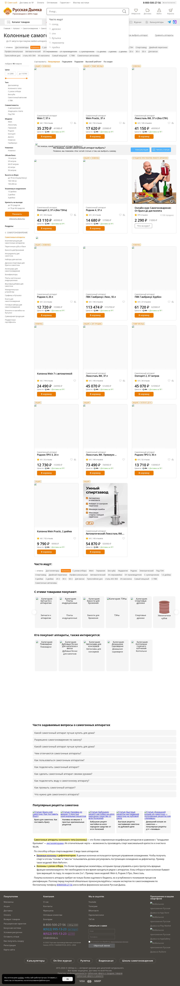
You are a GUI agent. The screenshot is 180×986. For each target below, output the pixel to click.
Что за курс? (143, 225)
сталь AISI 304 (29, 55)
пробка (56, 47)
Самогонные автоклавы (88, 55)
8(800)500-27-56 (64, 884)
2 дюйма (123, 51)
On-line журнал (62, 960)
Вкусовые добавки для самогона (14, 285)
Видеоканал (106, 960)
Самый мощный (59, 55)
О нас (46, 902)
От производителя (68, 51)
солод (55, 24)
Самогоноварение (30, 28)
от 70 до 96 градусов (16, 208)
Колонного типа (14, 88)
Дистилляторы (22, 47)
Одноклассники (96, 915)
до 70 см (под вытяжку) (17, 178)
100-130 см (12, 181)
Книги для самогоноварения (12, 300)
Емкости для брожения (14, 250)
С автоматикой (14, 108)
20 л (131, 51)
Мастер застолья (81, 2)
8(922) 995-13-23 (55, 929)
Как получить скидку (14, 941)
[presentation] (34, 612)
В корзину (46, 136)
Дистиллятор (13, 85)
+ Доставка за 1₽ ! (57, 132)
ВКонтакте (94, 910)
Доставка (8, 910)
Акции (7, 906)
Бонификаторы (11, 274)
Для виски (153, 51)
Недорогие (123, 570)
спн (54, 33)
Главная (7, 28)
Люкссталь (12, 125)
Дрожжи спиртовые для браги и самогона (15, 264)
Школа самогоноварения (137, 960)
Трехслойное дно (12, 55)
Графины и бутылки (13, 295)
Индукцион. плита (15, 111)
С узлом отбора (14, 91)
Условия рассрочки (13, 932)
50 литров (12, 170)
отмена (9, 47)
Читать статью (163, 149)
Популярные (54, 61)
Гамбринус (12, 143)
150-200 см (12, 184)
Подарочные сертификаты (10, 321)
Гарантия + (65, 2)
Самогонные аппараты (15, 237)
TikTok (91, 919)
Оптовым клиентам (52, 915)
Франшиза (48, 910)
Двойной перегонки (158, 47)
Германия (12, 128)
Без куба (11, 94)
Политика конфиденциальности (72, 973)
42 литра (11, 167)
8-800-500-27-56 (152, 2)
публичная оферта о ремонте (90, 976)
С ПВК (72, 55)
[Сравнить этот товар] (75, 123)
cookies (21, 977)
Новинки (11, 151)
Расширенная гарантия (15, 923)
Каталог (16, 28)
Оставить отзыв (11, 936)
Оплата (40, 2)
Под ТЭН (129, 47)
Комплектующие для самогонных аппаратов (14, 242)
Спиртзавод (141, 47)
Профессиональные (14, 51)
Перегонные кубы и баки (15, 246)
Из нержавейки (50, 51)
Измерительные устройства (11, 290)
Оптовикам (52, 2)
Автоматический (33, 51)
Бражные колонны (46, 855)
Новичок (11, 140)
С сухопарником (86, 51)
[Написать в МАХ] (175, 22)
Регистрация (10, 945)
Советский (12, 2)
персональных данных (119, 942)
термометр (58, 42)
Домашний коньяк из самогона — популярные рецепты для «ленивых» (156, 825)
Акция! (38, 66)
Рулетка (85, 960)
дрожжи (56, 28)
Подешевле (67, 61)
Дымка (11, 137)
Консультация (141, 149)
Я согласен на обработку (109, 942)
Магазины (9, 902)
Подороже (78, 61)
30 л (137, 51)
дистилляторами (55, 843)
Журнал (137, 22)
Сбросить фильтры (17, 219)
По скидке (108, 61)
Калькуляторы (157, 22)
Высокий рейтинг (93, 61)
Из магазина (44, 55)
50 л (144, 51)
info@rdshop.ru (50, 937)
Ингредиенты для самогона (12, 254)
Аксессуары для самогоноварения (12, 269)
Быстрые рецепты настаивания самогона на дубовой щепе (128, 824)
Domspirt (11, 134)
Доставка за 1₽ (26, 2)
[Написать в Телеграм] (169, 22)
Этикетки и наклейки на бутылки (15, 311)
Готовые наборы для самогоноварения (13, 306)
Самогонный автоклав (17, 97)
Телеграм (93, 906)
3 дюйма (112, 51)
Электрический (147, 570)
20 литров (12, 161)
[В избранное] (71, 123)
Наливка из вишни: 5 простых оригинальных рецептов (73, 822)
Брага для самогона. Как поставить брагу (45, 820)
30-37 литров (13, 164)
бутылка (56, 38)
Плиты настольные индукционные (13, 279)
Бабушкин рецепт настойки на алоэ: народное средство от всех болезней (100, 825)
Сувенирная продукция (14, 316)
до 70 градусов (14, 205)
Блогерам (47, 919)
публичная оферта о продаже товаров (104, 973)
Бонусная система (12, 928)
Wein (10, 122)
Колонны (35, 47)
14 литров (12, 158)
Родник (11, 131)
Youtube (92, 902)
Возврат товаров (12, 919)
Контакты (47, 906)
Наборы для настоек (13, 259)
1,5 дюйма (101, 51)
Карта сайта (9, 949)
